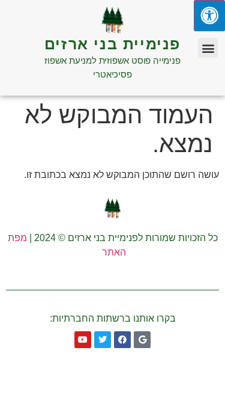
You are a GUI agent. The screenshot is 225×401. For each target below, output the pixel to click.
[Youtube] (82, 339)
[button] (208, 48)
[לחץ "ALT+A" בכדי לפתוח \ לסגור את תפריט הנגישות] (209, 15)
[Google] (142, 339)
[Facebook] (122, 339)
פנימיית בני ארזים (112, 43)
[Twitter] (102, 339)
